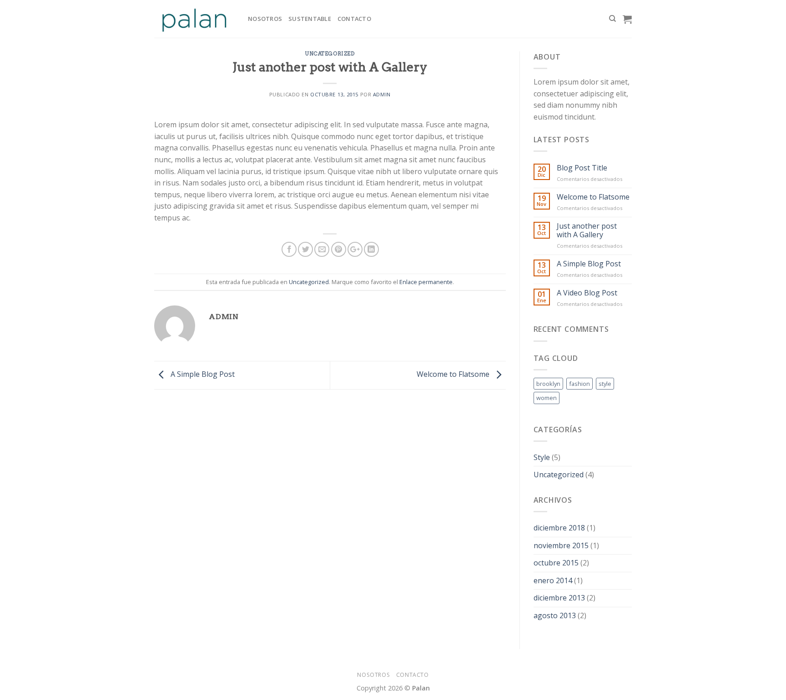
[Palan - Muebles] (194, 19)
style (605, 384)
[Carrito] (627, 19)
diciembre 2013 (559, 598)
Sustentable (309, 19)
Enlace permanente (426, 282)
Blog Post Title (582, 168)
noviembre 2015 (561, 545)
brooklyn (548, 384)
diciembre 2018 (559, 528)
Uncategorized (329, 53)
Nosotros (265, 19)
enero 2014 (553, 580)
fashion (579, 384)
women (546, 398)
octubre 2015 (556, 563)
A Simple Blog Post (202, 375)
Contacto (354, 19)
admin (382, 94)
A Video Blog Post (587, 293)
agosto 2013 (555, 615)
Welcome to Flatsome (454, 375)
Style (542, 457)
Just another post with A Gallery (587, 230)
